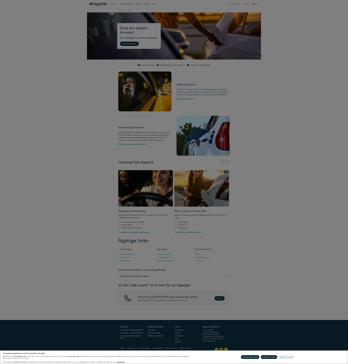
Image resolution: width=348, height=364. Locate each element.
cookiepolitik (120, 362)
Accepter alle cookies (269, 357)
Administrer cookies (286, 357)
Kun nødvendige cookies (250, 357)
